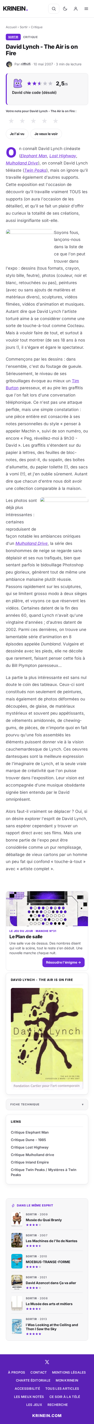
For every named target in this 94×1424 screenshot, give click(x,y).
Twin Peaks (35, 170)
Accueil (11, 27)
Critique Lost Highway (30, 1147)
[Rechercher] (53, 9)
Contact (38, 1372)
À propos (16, 1372)
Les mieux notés (29, 1397)
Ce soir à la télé (64, 1397)
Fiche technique (25, 1104)
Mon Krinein (67, 1380)
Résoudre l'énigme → (63, 962)
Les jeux (34, 1405)
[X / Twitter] (47, 1362)
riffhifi (26, 64)
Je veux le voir (46, 134)
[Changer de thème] (65, 8)
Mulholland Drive (22, 163)
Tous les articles (62, 1388)
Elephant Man (33, 155)
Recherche (57, 1405)
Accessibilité (27, 1388)
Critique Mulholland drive (32, 1155)
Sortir (24, 27)
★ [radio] (11, 121)
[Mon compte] (76, 8)
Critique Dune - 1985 (28, 1140)
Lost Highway (62, 155)
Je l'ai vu (17, 134)
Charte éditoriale (33, 1380)
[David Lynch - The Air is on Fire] (47, 1039)
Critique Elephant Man (30, 1132)
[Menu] (86, 8)
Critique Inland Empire (30, 1162)
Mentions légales (69, 1372)
